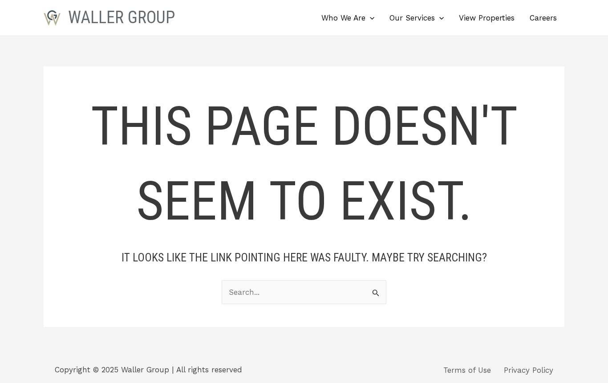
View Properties (487, 17)
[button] (369, 18)
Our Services (412, 17)
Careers (543, 17)
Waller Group (121, 17)
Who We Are (343, 17)
